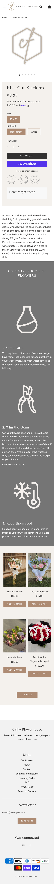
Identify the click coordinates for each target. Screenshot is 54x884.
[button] (19, 75)
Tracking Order (27, 778)
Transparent (16, 131)
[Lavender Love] (14, 635)
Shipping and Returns (27, 773)
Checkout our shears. (13, 464)
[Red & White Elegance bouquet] (39, 635)
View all (27, 694)
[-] (8, 147)
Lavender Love (14, 657)
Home (4, 17)
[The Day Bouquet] (39, 570)
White (34, 131)
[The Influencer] (14, 570)
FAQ (27, 782)
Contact (27, 769)
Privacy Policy (27, 786)
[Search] (40, 6)
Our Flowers (27, 760)
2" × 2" (13, 119)
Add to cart (14, 604)
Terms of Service (27, 791)
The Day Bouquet (39, 591)
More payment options (27, 171)
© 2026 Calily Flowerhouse (26, 876)
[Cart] (49, 6)
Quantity (12, 141)
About (27, 764)
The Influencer (14, 591)
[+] (18, 147)
